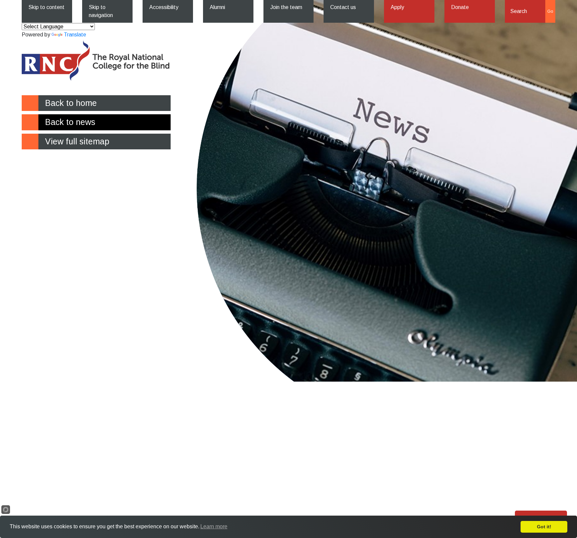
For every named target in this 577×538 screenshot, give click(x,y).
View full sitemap (77, 141)
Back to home (71, 103)
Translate (75, 34)
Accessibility (163, 7)
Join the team (286, 7)
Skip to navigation (101, 11)
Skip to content (46, 7)
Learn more (213, 526)
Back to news (70, 122)
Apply (397, 7)
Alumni (217, 7)
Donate (460, 7)
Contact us (343, 7)
